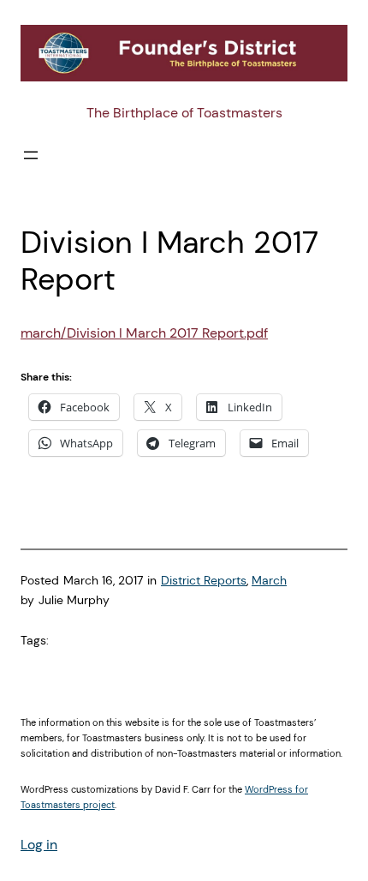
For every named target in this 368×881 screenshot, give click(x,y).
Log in (39, 845)
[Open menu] (31, 155)
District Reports (203, 580)
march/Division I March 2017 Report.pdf (144, 333)
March (269, 580)
